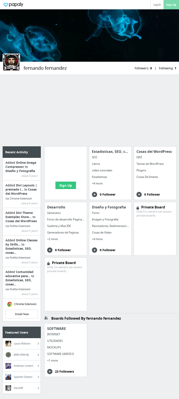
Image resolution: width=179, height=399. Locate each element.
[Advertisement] (89, 110)
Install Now (22, 314)
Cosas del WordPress (21, 191)
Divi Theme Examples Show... (19, 215)
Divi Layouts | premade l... (21, 187)
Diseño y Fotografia (20, 171)
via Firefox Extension (17, 226)
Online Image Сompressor (20, 164)
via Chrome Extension (18, 198)
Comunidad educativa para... (19, 274)
